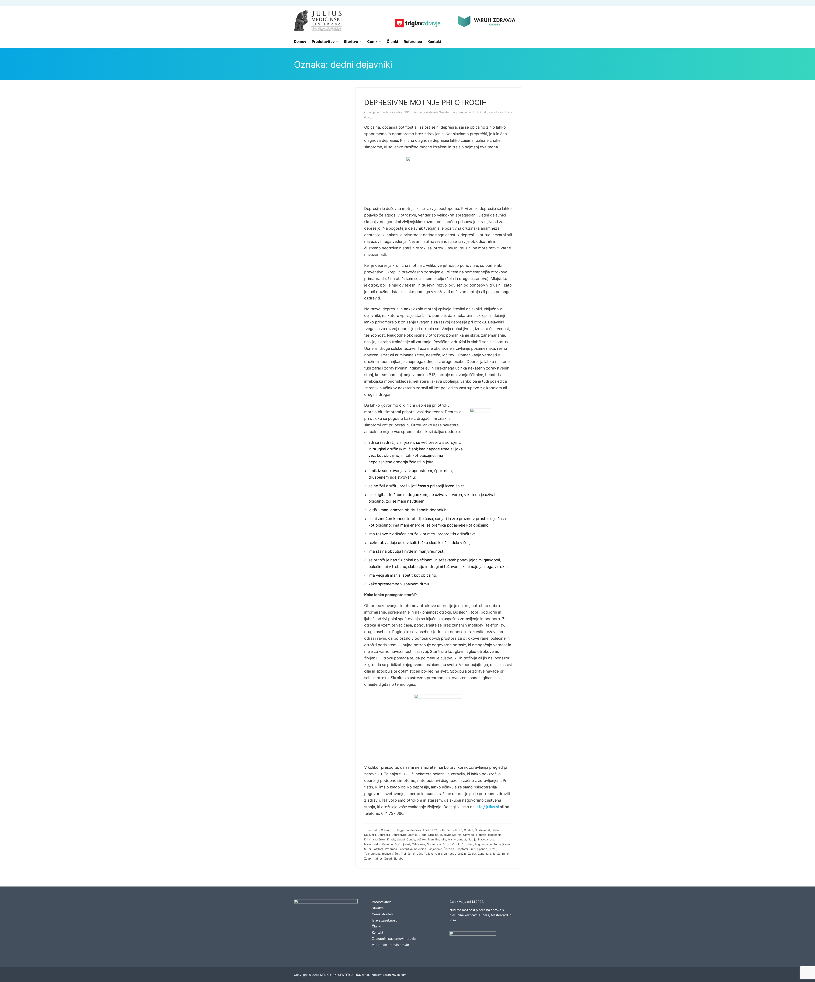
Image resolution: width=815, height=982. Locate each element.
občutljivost (402, 844)
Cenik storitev (382, 914)
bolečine (444, 830)
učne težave (425, 853)
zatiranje (503, 853)
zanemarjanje (487, 853)
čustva (468, 830)
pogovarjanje (483, 844)
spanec (482, 849)
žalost (472, 853)
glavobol (469, 834)
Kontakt (377, 932)
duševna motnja (450, 834)
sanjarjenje (435, 849)
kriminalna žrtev (374, 839)
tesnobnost (372, 853)
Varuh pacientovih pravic (390, 945)
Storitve (378, 908)
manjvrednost (457, 839)
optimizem (434, 844)
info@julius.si (487, 807)
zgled (388, 858)
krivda (391, 839)
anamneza (414, 830)
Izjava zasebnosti (385, 920)
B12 (434, 830)
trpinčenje (408, 853)
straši (492, 849)
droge (423, 834)
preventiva (406, 849)
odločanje (418, 844)
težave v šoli (390, 853)
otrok (456, 844)
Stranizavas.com (394, 974)
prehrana (391, 849)
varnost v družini (455, 853)
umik (438, 853)
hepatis (481, 834)
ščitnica (449, 849)
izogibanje (495, 834)
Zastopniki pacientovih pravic (394, 939)
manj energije (437, 839)
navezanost (486, 839)
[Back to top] (800, 967)
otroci (447, 844)
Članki (385, 830)
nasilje (472, 839)
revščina (420, 849)
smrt (472, 849)
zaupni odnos (373, 858)
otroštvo (467, 844)
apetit (427, 830)
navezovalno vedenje (378, 844)
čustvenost (482, 830)
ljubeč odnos (406, 839)
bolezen (457, 830)
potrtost (377, 849)
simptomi (462, 849)
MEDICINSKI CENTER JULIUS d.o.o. (345, 974)
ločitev (421, 839)
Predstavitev (381, 902)
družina (433, 834)
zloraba (398, 858)
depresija (384, 834)
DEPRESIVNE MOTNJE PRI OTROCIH (425, 102)
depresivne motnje (404, 834)
